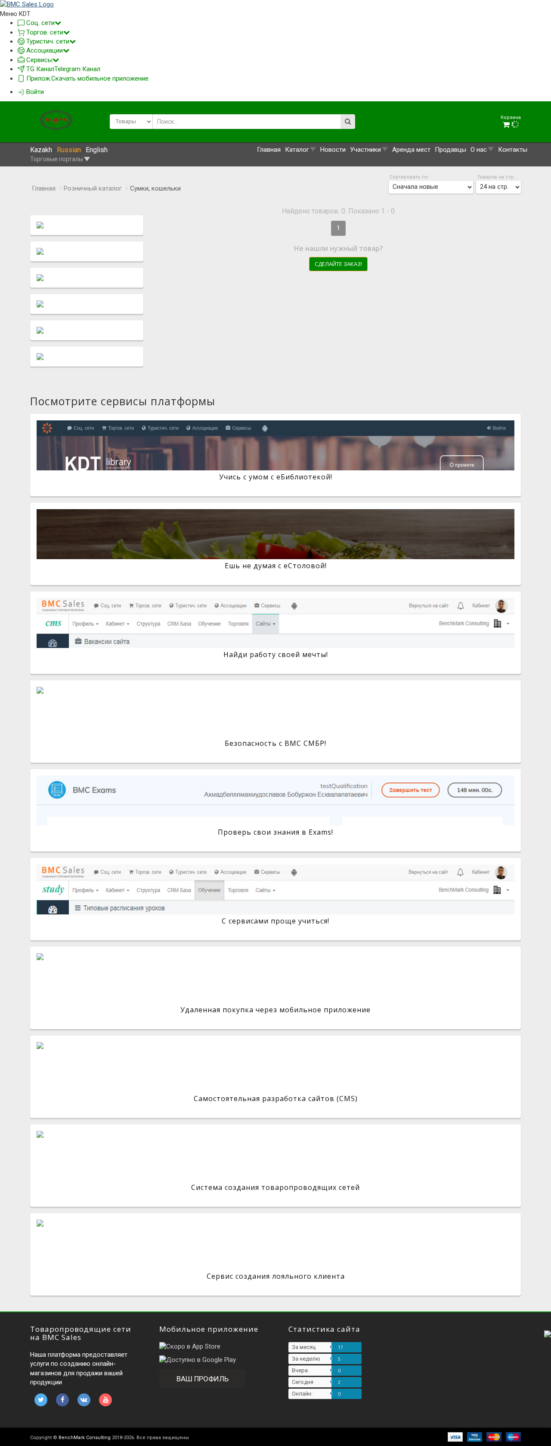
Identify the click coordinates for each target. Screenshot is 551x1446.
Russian (69, 150)
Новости (333, 149)
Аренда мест (411, 149)
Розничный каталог (93, 188)
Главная (269, 149)
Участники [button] (365, 149)
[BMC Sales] (27, 4)
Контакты (512, 149)
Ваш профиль (202, 1378)
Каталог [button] (297, 149)
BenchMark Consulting (85, 1437)
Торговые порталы (56, 159)
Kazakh (41, 150)
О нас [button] (479, 149)
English (97, 150)
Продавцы (450, 149)
